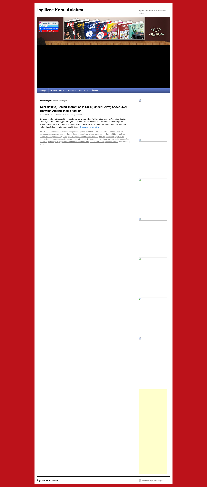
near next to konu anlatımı (104, 139)
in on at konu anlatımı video (94, 134)
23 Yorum (43, 144)
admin (42, 114)
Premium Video (57, 90)
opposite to (63, 141)
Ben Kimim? (84, 90)
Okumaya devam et (89, 127)
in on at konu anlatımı (75, 134)
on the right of (53, 141)
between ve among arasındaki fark (53, 134)
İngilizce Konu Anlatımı (60, 9)
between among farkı (116, 131)
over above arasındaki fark (78, 141)
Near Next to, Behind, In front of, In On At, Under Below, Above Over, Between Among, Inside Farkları (83, 109)
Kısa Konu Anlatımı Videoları (51, 131)
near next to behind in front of (68, 139)
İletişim (95, 90)
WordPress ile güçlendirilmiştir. (152, 480)
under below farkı (111, 141)
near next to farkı (87, 139)
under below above (97, 141)
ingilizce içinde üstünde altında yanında (83, 136)
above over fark (87, 131)
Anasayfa (43, 90)
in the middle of (112, 134)
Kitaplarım (71, 90)
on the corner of (121, 139)
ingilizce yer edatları (106, 136)
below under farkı (100, 131)
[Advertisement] (103, 66)
